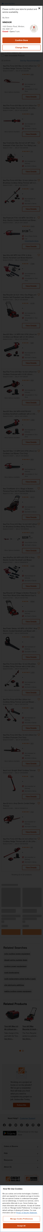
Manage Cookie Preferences (21, 1219)
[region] (21, 1208)
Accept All (21, 1226)
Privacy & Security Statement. (26, 1212)
